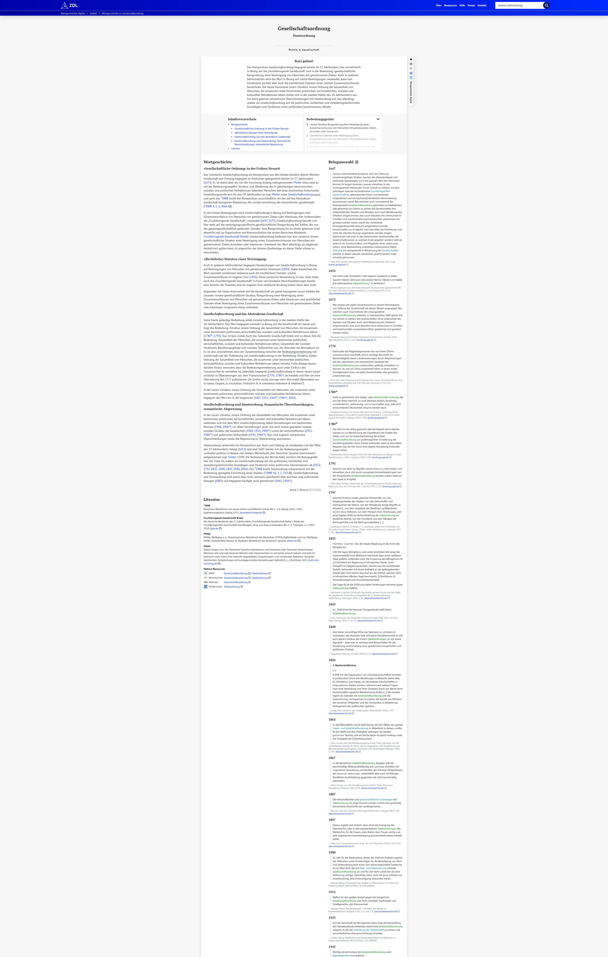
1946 (218, 427)
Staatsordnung (304, 35)
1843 (285, 269)
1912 (265, 398)
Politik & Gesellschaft (304, 49)
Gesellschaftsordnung (236, 573)
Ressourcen (450, 5)
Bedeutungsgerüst (320, 119)
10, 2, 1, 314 (280, 473)
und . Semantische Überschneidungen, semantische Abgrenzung (262, 142)
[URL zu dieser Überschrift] (234, 161)
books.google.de (337, 264)
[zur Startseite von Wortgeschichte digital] (411, 59)
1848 (221, 469)
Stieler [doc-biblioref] (232, 457)
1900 (250, 431)
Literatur (235, 148)
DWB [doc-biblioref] (224, 198)
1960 (274, 398)
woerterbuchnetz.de (251, 512)
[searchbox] (520, 5)
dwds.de (292, 540)
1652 (242, 449)
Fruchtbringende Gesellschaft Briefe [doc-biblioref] (226, 236)
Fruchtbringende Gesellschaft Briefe (223, 517)
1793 (217, 336)
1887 (219, 481)
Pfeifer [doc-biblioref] (298, 182)
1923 (257, 431)
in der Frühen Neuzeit (262, 128)
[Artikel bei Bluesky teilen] (411, 77)
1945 (252, 435)
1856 (253, 277)
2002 (291, 398)
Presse (471, 5)
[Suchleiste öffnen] (411, 68)
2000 (227, 427)
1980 (283, 398)
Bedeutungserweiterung (297, 351)
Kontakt (482, 5)
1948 (236, 469)
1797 (207, 469)
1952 (309, 431)
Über (439, 5)
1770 (271, 375)
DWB (207, 505)
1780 (208, 336)
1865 (279, 481)
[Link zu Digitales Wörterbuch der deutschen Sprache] (205, 573)
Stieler (207, 546)
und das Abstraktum (262, 136)
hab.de (214, 528)
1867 (258, 398)
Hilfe (462, 5)
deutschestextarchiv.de (340, 293)
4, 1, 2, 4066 (220, 206)
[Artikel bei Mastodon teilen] (411, 73)
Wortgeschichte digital (411, 92)
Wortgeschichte (239, 124)
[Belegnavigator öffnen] (357, 162)
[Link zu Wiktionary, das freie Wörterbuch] (205, 582)
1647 (264, 220)
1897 (229, 469)
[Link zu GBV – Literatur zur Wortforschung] (205, 586)
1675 (207, 182)
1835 (214, 469)
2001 (244, 469)
